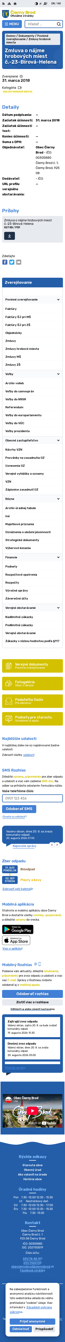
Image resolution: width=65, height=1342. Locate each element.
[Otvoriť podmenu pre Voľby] (58, 374)
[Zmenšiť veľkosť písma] (40, 3)
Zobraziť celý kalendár (17, 889)
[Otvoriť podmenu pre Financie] (58, 557)
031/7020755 (32, 1262)
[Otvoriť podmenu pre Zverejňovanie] (58, 291)
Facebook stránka (32, 1270)
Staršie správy (15, 1067)
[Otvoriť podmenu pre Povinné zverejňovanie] (58, 299)
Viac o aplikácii (12, 948)
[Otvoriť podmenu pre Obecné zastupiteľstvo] (58, 440)
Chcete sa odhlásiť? (14, 816)
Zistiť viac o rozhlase (32, 1002)
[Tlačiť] (15, 3)
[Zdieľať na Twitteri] (12, 262)
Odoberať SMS (19, 808)
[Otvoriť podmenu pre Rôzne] (58, 499)
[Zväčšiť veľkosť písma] (45, 3)
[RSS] (4, 3)
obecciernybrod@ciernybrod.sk (32, 1266)
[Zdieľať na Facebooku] (5, 262)
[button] (52, 845)
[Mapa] (9, 3)
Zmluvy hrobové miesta (17, 91)
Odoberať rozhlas (32, 993)
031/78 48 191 (32, 1258)
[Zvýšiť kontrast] (36, 3)
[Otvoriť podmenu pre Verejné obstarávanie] (58, 608)
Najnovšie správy (24, 846)
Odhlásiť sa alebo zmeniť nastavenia (33, 1009)
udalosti (28, 755)
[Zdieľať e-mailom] (18, 262)
